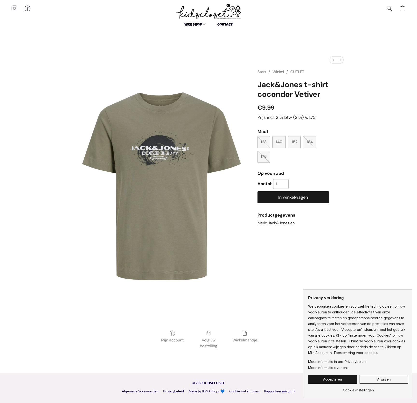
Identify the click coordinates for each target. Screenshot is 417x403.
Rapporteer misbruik (279, 391)
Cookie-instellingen (244, 391)
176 (264, 156)
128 (264, 141)
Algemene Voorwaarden (140, 391)
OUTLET (297, 71)
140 (279, 141)
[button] (208, 11)
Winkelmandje (244, 340)
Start (261, 71)
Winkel (278, 71)
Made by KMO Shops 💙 (206, 391)
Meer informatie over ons (328, 368)
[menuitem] (333, 60)
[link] (358, 388)
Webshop (193, 25)
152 (295, 141)
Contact (225, 25)
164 (309, 141)
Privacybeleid (173, 391)
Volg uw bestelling (208, 343)
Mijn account (172, 340)
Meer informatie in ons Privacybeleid (337, 362)
